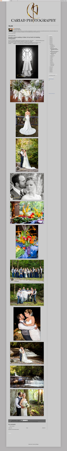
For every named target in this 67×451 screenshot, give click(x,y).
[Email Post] (21, 420)
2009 (50, 70)
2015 (50, 41)
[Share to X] (25, 420)
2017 (50, 39)
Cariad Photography (17, 28)
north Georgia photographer (34, 421)
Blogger (37, 444)
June (51, 59)
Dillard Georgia (13, 421)
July (51, 58)
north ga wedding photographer (19, 421)
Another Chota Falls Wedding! (53, 54)
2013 (50, 44)
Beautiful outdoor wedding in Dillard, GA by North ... (54, 52)
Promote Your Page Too (52, 93)
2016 (50, 40)
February (51, 64)
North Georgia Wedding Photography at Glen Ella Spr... (54, 49)
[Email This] (23, 420)
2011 (50, 68)
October (51, 47)
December (51, 45)
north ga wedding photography (27, 421)
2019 (50, 36)
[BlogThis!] (24, 420)
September (52, 55)
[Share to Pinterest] (27, 420)
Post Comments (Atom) (15, 429)
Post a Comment (12, 426)
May (51, 60)
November (51, 46)
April (51, 61)
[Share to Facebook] (26, 420)
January (51, 65)
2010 (50, 69)
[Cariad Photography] (52, 92)
